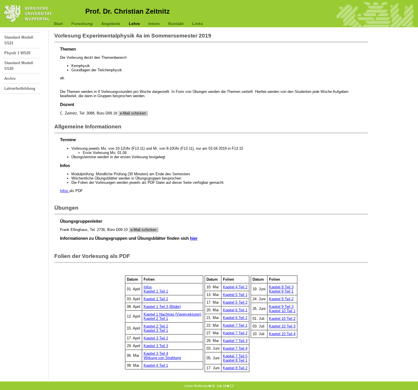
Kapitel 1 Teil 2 (156, 299)
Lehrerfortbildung (19, 88)
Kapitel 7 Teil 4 (235, 348)
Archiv (10, 78)
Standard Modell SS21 (18, 40)
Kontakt (176, 23)
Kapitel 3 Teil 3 (156, 346)
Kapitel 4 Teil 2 (235, 287)
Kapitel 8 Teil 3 (281, 287)
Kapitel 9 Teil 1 (281, 291)
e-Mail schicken (133, 113)
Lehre (134, 23)
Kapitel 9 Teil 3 (281, 307)
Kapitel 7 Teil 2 (235, 333)
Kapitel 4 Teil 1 (156, 365)
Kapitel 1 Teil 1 (156, 291)
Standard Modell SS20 (18, 66)
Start (58, 23)
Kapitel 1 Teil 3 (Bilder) (162, 307)
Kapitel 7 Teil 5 (235, 356)
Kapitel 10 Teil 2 (282, 318)
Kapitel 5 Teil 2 (235, 302)
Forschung (82, 23)
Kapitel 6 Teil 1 (235, 310)
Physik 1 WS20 (17, 53)
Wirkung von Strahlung (162, 358)
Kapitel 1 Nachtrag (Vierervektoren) (172, 314)
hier (194, 238)
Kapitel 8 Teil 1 (235, 360)
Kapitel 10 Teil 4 (282, 334)
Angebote (110, 23)
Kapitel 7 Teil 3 (235, 341)
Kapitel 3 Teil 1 (156, 330)
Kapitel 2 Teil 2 (156, 326)
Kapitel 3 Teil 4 (156, 353)
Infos (64, 191)
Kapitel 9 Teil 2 (281, 299)
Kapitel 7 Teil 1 (235, 325)
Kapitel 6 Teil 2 (235, 318)
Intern (154, 23)
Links (197, 23)
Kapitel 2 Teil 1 (156, 318)
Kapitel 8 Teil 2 (235, 368)
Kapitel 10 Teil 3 (282, 326)
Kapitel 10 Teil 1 (282, 311)
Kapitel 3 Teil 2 (156, 338)
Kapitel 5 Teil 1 (235, 295)
